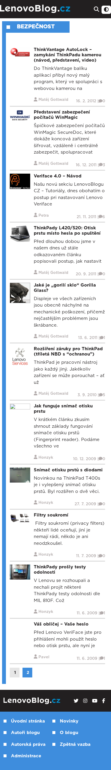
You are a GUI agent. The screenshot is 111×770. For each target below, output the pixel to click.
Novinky (69, 721)
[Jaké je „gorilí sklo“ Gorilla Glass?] (20, 292)
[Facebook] (103, 701)
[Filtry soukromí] (20, 518)
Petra (43, 216)
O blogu (69, 732)
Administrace (26, 756)
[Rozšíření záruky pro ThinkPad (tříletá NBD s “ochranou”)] (20, 356)
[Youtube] (94, 701)
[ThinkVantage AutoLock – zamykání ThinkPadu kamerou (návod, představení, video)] (20, 52)
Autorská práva (28, 744)
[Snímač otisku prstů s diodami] (20, 475)
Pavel (43, 657)
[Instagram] (85, 701)
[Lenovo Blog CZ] (36, 9)
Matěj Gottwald (53, 100)
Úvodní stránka (28, 721)
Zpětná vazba (75, 744)
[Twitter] (76, 701)
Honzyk (45, 458)
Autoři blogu (25, 732)
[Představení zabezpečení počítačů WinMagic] (20, 115)
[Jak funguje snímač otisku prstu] (20, 409)
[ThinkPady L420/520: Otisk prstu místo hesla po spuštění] (20, 233)
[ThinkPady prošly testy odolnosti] (20, 572)
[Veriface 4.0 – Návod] (20, 181)
